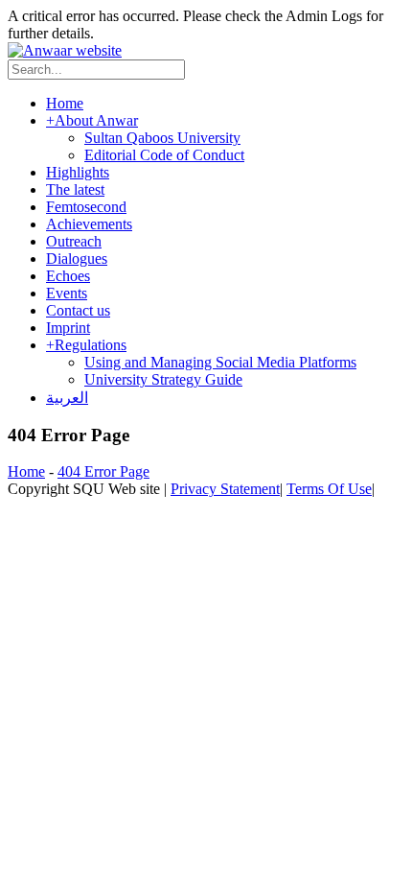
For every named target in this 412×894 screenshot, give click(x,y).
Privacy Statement (225, 489)
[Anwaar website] (65, 50)
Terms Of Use (329, 489)
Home (26, 471)
